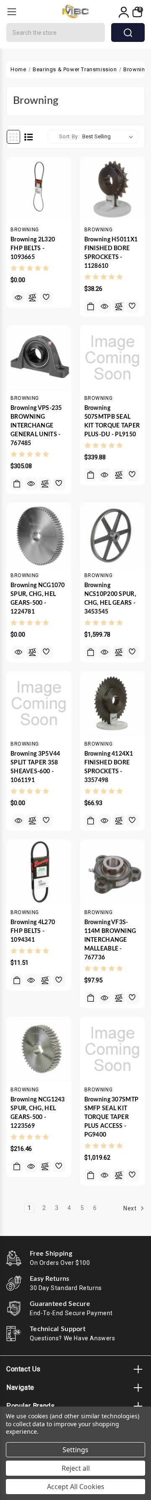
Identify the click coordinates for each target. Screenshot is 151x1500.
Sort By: (69, 136)
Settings (75, 1449)
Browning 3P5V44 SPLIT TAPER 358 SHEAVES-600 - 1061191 (35, 767)
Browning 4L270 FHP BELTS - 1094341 (32, 931)
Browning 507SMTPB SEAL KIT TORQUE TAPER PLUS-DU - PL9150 (112, 421)
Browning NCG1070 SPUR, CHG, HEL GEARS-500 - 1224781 (37, 599)
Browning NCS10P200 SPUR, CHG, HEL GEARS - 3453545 (110, 599)
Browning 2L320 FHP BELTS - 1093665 (32, 248)
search (128, 32)
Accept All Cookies (75, 1486)
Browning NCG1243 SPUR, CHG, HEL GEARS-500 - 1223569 (37, 1113)
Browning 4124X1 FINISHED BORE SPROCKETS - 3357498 (108, 767)
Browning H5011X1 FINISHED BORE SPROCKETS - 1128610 (111, 253)
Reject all (76, 1468)
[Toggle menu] (11, 11)
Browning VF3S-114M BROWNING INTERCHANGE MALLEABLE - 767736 (110, 940)
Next (130, 1208)
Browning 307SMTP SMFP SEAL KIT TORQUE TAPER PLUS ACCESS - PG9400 (111, 1117)
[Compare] (32, 297)
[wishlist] (46, 297)
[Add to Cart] (90, 306)
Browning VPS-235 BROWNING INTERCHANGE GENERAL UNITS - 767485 (36, 425)
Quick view (18, 297)
